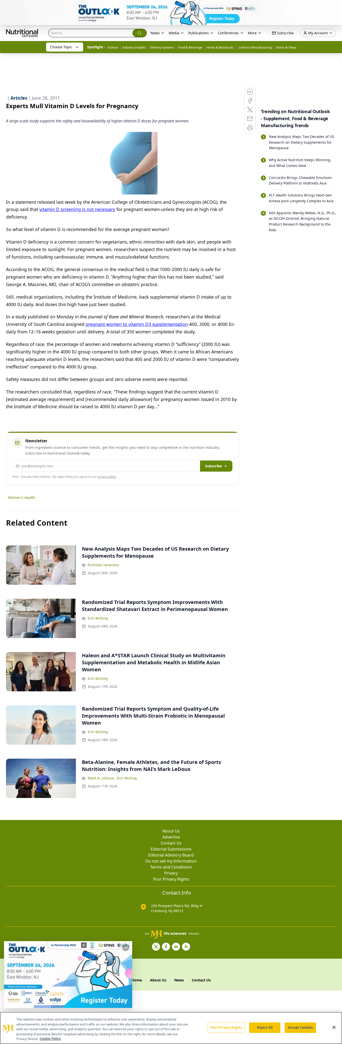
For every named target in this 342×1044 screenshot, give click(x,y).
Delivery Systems (162, 47)
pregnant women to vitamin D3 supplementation (137, 324)
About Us (171, 831)
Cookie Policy (50, 1038)
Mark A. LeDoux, (101, 778)
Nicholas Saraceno (103, 564)
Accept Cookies (300, 1027)
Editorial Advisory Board (171, 855)
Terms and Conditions (171, 867)
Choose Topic (61, 47)
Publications (198, 33)
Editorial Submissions (171, 849)
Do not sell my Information (171, 861)
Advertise (171, 837)
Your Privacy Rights (171, 879)
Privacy (171, 873)
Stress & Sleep (286, 47)
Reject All (265, 1027)
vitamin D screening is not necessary (77, 209)
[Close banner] (335, 6)
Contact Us (171, 843)
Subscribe (213, 466)
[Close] (333, 1027)
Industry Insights (134, 47)
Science (112, 47)
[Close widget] (125, 947)
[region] (171, 1028)
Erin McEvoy (98, 618)
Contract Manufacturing (255, 47)
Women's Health (21, 497)
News (155, 33)
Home (136, 980)
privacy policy (106, 477)
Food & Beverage (190, 47)
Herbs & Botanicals (220, 47)
